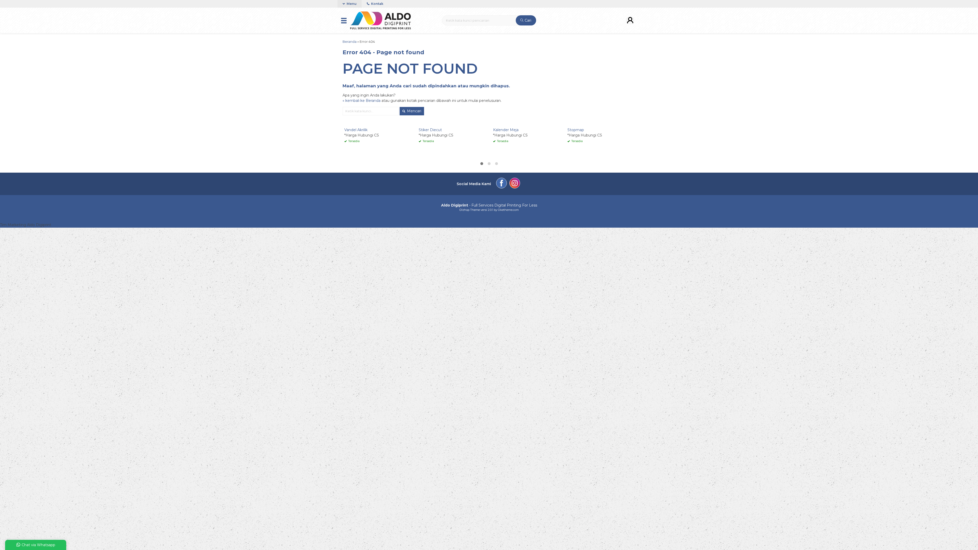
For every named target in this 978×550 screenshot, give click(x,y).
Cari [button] (527, 20)
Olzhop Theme (469, 210)
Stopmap (575, 130)
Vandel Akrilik (356, 130)
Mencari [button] (413, 111)
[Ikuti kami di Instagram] (514, 184)
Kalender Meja (506, 130)
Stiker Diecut (430, 130)
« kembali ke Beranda (362, 100)
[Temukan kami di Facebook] (501, 184)
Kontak (376, 4)
